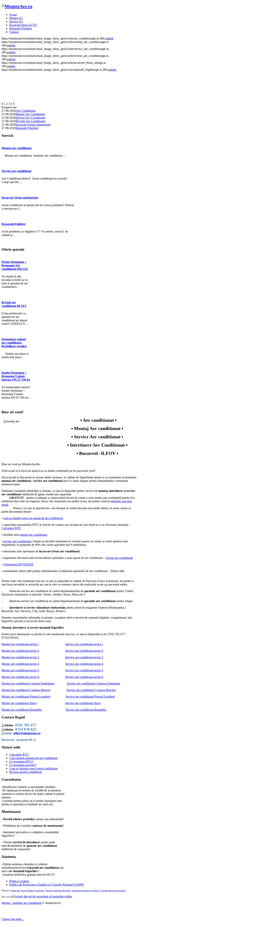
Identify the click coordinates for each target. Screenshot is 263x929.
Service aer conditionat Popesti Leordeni (90, 696)
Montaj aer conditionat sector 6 (20, 677)
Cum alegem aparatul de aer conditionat (33, 758)
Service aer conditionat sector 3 (84, 657)
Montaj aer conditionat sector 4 (20, 663)
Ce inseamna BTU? (21, 761)
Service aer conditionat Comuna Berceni (91, 690)
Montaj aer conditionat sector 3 (20, 657)
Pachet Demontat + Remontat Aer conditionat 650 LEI (15, 265)
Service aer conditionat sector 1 (84, 644)
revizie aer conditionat (119, 557)
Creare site (15, 891)
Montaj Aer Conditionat (30, 114)
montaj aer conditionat (33, 534)
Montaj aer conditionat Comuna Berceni (26, 690)
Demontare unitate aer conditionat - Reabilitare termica (14, 343)
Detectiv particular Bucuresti (58, 891)
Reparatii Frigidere (27, 128)
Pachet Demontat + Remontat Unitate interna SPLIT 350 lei (16, 376)
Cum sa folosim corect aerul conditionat (33, 768)
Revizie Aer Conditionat (30, 121)
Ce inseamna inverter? (22, 765)
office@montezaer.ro (26, 733)
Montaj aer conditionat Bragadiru (22, 709)
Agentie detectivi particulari (113, 891)
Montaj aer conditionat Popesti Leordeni (26, 696)
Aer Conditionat (25, 110)
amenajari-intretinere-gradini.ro (86, 891)
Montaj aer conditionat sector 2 (20, 650)
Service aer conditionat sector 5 (84, 670)
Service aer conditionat (16, 171)
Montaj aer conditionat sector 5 (20, 670)
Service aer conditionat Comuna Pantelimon (93, 683)
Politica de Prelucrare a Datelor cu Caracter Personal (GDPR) (46, 884)
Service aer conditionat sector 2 (84, 650)
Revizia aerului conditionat (25, 772)
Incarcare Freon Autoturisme (33, 124)
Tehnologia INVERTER (18, 564)
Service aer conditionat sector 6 (84, 677)
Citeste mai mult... (12, 919)
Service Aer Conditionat (30, 117)
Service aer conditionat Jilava (83, 703)
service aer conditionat (17, 541)
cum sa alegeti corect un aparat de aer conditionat (33, 518)
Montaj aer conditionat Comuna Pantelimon (28, 683)
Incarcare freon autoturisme (20, 197)
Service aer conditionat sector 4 (84, 663)
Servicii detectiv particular (32, 891)
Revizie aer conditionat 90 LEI (14, 304)
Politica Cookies (19, 881)
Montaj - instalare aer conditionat (21, 903)
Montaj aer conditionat (17, 148)
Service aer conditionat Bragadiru (86, 709)
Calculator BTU (11, 528)
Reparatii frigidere (14, 224)
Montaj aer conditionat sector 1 (20, 644)
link (111, 38)
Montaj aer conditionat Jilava (19, 703)
